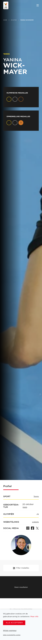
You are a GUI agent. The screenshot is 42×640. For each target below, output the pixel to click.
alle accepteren (14, 623)
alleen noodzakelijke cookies (11, 635)
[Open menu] (37, 5)
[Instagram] (27, 528)
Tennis (36, 496)
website (35, 522)
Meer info (34, 616)
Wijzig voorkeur (10, 630)
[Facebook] (32, 528)
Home (5, 20)
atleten (14, 20)
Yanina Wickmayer (27, 20)
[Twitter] (37, 528)
